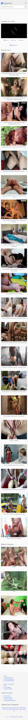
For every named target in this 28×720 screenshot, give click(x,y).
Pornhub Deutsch (8, 697)
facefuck (22, 40)
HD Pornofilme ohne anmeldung (16, 716)
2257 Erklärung (7, 687)
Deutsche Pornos (5, 707)
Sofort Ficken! (14, 45)
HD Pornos (15, 709)
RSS (5, 676)
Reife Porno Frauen (8, 699)
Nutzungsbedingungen (9, 680)
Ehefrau (7, 40)
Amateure (10, 709)
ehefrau (14, 40)
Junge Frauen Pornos (14, 707)
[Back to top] (26, 717)
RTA (5, 685)
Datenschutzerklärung (9, 679)
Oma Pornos (5, 709)
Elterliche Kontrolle (8, 689)
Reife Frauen (23, 707)
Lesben (20, 709)
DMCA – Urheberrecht (9, 684)
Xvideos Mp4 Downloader (9, 700)
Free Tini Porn (7, 696)
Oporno (7, 3)
